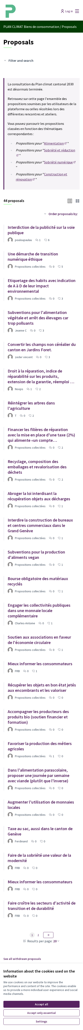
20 (55, 941)
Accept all (41, 1004)
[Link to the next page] (48, 935)
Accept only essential (41, 1013)
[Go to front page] (31, 11)
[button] (70, 200)
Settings (41, 1021)
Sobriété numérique (60, 162)
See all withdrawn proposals (22, 959)
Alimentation (55, 143)
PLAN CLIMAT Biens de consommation (31, 26)
